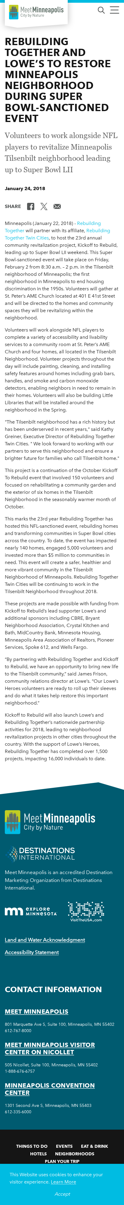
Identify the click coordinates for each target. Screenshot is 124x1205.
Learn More (63, 1182)
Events (64, 1146)
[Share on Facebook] (30, 206)
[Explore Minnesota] (31, 911)
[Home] (36, 12)
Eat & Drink (94, 1146)
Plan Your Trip (62, 1161)
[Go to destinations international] (40, 854)
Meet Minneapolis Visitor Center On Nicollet (50, 1048)
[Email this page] (57, 206)
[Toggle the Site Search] (101, 9)
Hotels (38, 1153)
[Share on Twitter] (44, 206)
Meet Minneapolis (36, 1011)
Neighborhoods (74, 1153)
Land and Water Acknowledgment (45, 940)
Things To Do (32, 1146)
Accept (62, 1194)
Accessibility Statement (32, 952)
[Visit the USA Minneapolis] (86, 912)
